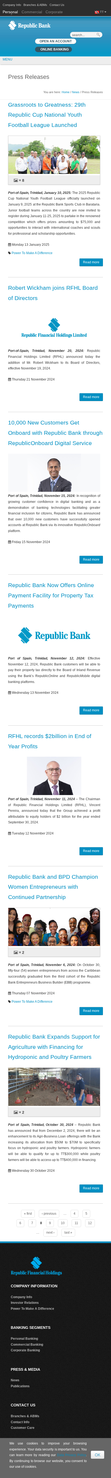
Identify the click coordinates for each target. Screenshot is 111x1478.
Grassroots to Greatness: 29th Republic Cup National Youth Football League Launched (47, 115)
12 (90, 1223)
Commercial (32, 12)
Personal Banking (24, 1339)
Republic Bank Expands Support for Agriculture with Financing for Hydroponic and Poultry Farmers (54, 1046)
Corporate (54, 12)
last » (68, 1232)
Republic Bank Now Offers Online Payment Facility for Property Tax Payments (51, 595)
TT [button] (102, 12)
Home (66, 92)
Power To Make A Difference (32, 253)
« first (28, 1214)
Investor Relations (25, 1303)
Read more (91, 262)
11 (76, 1223)
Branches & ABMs (35, 4)
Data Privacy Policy (71, 1455)
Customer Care (22, 1428)
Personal (11, 12)
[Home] (29, 25)
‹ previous (49, 1214)
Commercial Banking (27, 1344)
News (75, 92)
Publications (20, 1386)
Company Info (12, 4)
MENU (7, 59)
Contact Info (20, 1422)
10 (63, 1223)
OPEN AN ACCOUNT (56, 41)
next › (50, 1232)
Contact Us (57, 4)
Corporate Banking (25, 1350)
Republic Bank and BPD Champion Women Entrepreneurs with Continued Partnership (53, 887)
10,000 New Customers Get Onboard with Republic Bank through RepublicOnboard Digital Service (55, 432)
